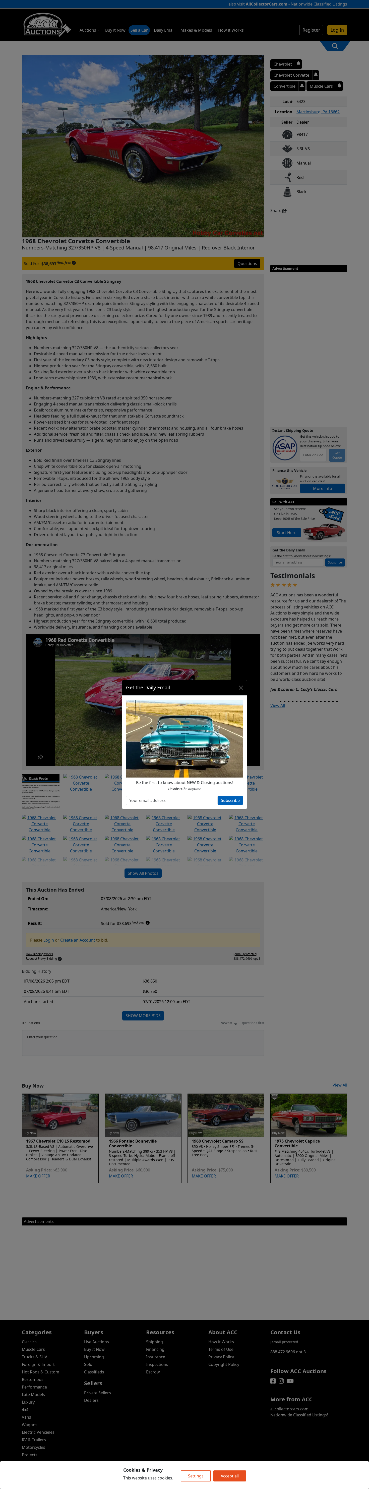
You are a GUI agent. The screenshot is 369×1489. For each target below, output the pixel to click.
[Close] (241, 688)
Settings (196, 1476)
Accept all (230, 1476)
